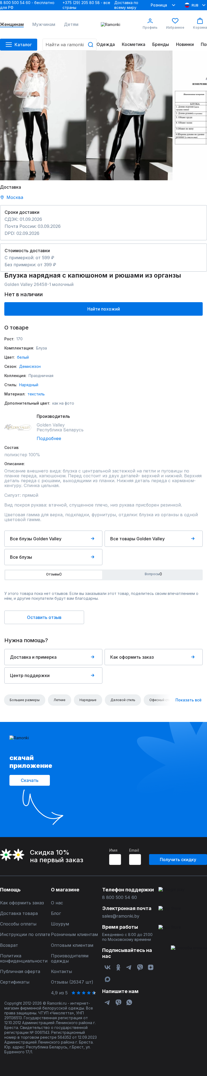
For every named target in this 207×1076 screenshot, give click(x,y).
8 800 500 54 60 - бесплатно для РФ (27, 5)
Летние (59, 700)
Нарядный (28, 384)
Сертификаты (14, 982)
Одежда (105, 44)
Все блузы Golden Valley (35, 538)
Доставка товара (19, 913)
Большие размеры (25, 700)
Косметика (133, 44)
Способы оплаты (18, 924)
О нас (57, 902)
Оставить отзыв (44, 617)
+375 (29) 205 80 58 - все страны (86, 5)
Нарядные (88, 700)
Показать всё (188, 700)
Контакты (61, 971)
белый (23, 357)
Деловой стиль (123, 700)
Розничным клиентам (74, 934)
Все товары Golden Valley (137, 538)
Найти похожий (103, 309)
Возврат (9, 945)
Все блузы (21, 557)
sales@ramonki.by (120, 916)
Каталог (23, 44)
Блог (56, 913)
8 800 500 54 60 (119, 897)
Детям (71, 24)
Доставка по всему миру (126, 5)
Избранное (175, 27)
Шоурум (60, 924)
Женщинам (12, 24)
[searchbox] (69, 45)
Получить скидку (178, 859)
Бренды (160, 44)
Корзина (200, 27)
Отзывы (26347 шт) (72, 982)
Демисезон (30, 366)
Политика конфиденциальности (23, 958)
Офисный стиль (161, 700)
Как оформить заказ (132, 657)
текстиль (36, 394)
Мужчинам (43, 24)
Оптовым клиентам (72, 945)
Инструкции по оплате (25, 934)
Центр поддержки (30, 675)
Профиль (150, 27)
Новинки (185, 44)
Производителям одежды (69, 958)
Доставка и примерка (33, 657)
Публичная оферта (20, 971)
